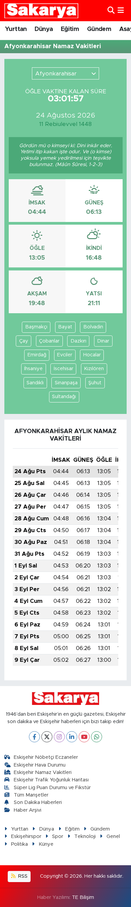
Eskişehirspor (26, 836)
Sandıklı (35, 382)
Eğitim (70, 29)
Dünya (44, 29)
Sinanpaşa (66, 382)
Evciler (64, 354)
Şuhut (94, 382)
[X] (46, 736)
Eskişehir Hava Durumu (40, 765)
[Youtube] (84, 736)
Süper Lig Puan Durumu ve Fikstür (52, 787)
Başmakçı (36, 326)
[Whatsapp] (96, 736)
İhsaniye (33, 368)
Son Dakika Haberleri (38, 802)
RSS (22, 876)
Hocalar (92, 354)
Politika (19, 844)
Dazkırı (78, 341)
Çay (23, 341)
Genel (113, 836)
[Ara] (111, 10)
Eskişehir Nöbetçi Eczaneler (46, 757)
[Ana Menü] (121, 10)
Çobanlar (49, 341)
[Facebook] (34, 736)
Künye (46, 844)
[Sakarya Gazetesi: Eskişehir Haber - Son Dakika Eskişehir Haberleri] (41, 10)
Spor (57, 836)
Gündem (99, 29)
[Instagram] (59, 736)
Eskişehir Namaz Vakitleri (43, 772)
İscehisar (63, 368)
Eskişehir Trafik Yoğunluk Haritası (51, 779)
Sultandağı (64, 396)
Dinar (103, 341)
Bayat (65, 326)
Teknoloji (85, 836)
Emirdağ (37, 354)
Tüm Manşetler (31, 795)
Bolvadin (93, 326)
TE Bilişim (83, 897)
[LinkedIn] (71, 736)
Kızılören (94, 368)
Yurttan (16, 29)
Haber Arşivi (27, 810)
